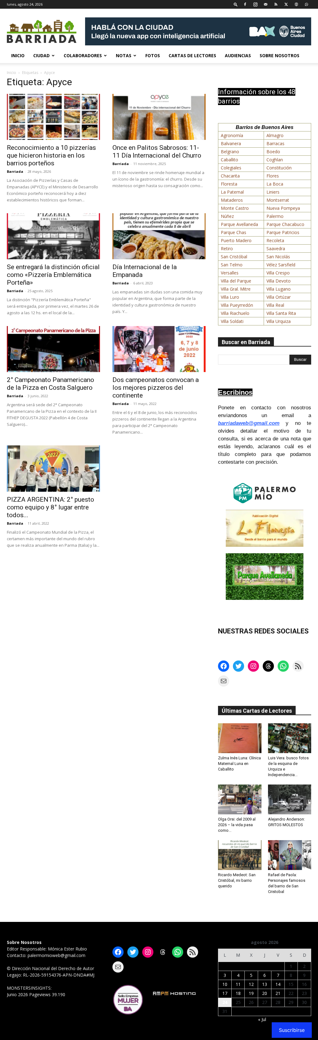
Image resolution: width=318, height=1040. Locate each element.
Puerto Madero (236, 240)
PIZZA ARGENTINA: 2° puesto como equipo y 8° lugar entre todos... (50, 507)
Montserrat (277, 200)
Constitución (279, 168)
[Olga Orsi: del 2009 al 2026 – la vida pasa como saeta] (239, 799)
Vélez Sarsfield (280, 265)
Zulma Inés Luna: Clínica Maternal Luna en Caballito (239, 763)
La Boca (274, 184)
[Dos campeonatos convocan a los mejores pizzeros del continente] (159, 349)
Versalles (229, 273)
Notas (123, 55)
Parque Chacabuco (285, 224)
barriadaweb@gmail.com (248, 423)
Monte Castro (235, 208)
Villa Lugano (278, 289)
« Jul (262, 1019)
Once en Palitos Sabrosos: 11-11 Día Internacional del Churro (156, 151)
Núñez (227, 216)
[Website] (296, 4)
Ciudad (41, 55)
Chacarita (230, 176)
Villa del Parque (236, 281)
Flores (272, 176)
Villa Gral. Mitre (236, 289)
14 (277, 984)
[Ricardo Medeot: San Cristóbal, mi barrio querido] (239, 855)
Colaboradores (83, 55)
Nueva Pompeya (283, 208)
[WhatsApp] (306, 4)
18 (238, 993)
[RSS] (275, 4)
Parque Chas (233, 232)
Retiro (227, 248)
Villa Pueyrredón (237, 305)
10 (224, 984)
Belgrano (230, 151)
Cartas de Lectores (192, 55)
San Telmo (232, 265)
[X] (286, 4)
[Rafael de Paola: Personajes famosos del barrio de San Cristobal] (289, 855)
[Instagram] (255, 4)
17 (224, 993)
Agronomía (232, 135)
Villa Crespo (278, 273)
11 (238, 984)
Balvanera (231, 143)
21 (277, 993)
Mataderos (232, 200)
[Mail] (265, 4)
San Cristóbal (234, 257)
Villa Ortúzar (278, 297)
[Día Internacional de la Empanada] (159, 236)
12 (251, 984)
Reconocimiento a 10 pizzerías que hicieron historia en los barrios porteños (51, 155)
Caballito (229, 160)
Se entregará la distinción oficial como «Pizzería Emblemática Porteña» (53, 274)
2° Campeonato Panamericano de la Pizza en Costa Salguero (50, 383)
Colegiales (231, 168)
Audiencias (238, 55)
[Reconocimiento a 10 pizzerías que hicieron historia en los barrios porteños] (53, 117)
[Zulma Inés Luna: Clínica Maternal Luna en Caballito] (239, 738)
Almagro (275, 135)
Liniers (272, 192)
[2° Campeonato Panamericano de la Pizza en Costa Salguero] (53, 349)
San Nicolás (278, 257)
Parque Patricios (282, 232)
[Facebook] (245, 4)
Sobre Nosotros (279, 55)
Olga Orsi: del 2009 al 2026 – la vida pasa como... (237, 825)
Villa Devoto (278, 281)
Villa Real (275, 305)
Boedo (273, 151)
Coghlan (274, 160)
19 (251, 993)
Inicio (18, 55)
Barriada (15, 171)
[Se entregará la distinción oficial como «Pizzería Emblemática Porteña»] (53, 236)
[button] (235, 4)
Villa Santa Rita (281, 313)
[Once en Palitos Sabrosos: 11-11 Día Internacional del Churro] (159, 117)
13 (264, 984)
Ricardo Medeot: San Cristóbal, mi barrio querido (237, 880)
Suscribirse (292, 1030)
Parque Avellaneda (239, 224)
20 (264, 993)
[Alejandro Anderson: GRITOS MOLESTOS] (289, 799)
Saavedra (275, 248)
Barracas (275, 143)
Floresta (229, 184)
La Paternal (232, 192)
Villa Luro (230, 297)
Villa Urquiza (278, 321)
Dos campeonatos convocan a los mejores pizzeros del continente (155, 387)
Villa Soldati (232, 321)
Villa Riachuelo (235, 313)
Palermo (275, 216)
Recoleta (275, 240)
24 (224, 1002)
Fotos (152, 55)
